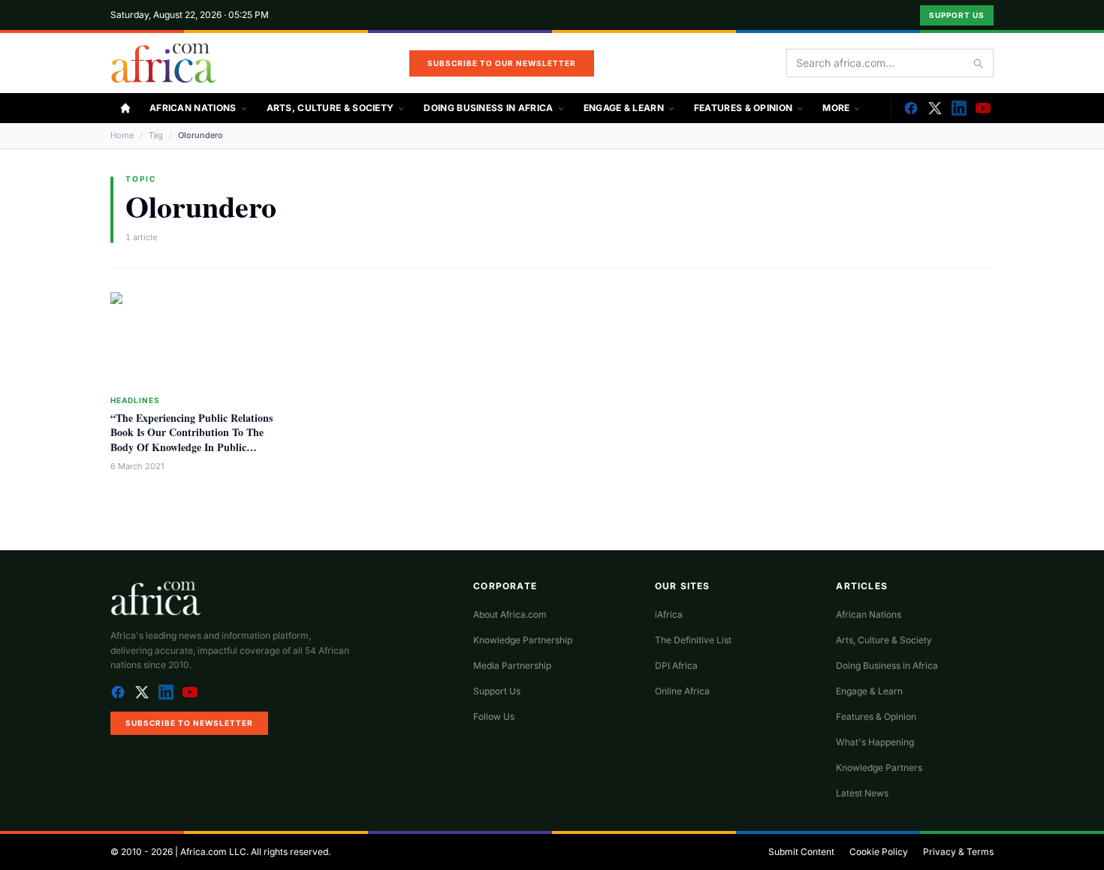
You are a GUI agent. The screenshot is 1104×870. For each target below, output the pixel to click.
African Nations (193, 107)
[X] (935, 108)
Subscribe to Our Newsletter (501, 63)
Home (122, 135)
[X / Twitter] (141, 692)
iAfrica (669, 614)
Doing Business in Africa (488, 107)
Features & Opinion (743, 107)
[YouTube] (983, 108)
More (835, 107)
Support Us (957, 15)
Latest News (862, 793)
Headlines (135, 400)
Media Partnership (512, 665)
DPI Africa (676, 665)
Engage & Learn (624, 107)
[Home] (125, 108)
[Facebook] (911, 108)
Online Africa (682, 691)
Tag (156, 135)
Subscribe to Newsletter (189, 722)
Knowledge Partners (879, 767)
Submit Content (801, 851)
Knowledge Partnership (522, 640)
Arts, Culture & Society (330, 107)
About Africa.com (510, 614)
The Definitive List (693, 640)
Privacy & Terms (958, 851)
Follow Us (493, 716)
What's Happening (875, 742)
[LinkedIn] (959, 108)
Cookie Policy (878, 851)
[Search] (978, 63)
